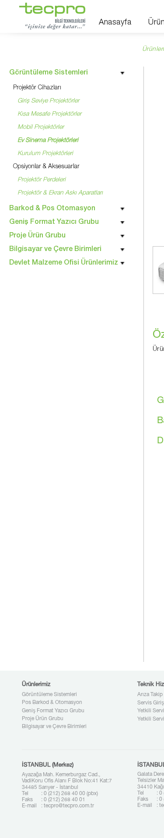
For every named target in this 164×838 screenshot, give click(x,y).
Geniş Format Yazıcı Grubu (53, 711)
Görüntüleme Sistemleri (49, 694)
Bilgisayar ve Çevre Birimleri (54, 726)
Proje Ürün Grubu (42, 718)
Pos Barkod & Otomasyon (52, 702)
